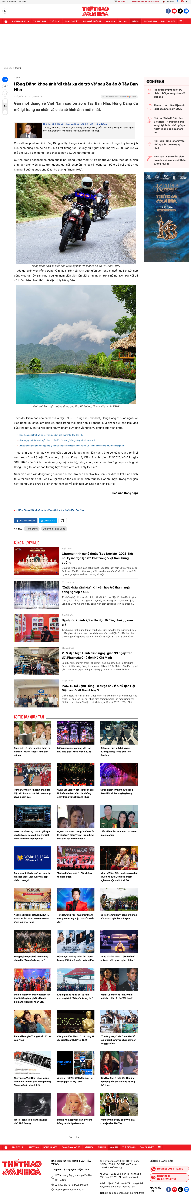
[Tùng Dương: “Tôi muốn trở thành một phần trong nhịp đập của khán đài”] (76, 899)
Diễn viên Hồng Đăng (54, 528)
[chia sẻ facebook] (5, 86)
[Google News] (119, 98)
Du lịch (123, 21)
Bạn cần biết (168, 21)
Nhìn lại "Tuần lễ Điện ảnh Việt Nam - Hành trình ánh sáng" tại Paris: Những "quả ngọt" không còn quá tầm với (169, 125)
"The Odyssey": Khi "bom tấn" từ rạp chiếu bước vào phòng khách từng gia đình (118, 1040)
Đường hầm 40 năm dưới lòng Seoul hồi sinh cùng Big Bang (116, 791)
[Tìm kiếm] (4, 11)
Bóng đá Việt (72, 21)
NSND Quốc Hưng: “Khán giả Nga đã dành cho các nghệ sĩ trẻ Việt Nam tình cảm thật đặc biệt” (32, 835)
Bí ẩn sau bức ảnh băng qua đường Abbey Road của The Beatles (115, 752)
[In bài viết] (5, 94)
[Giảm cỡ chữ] (5, 112)
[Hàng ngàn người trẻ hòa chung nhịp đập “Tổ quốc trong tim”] (32, 941)
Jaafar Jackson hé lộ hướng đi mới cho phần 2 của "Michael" (116, 996)
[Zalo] (186, 11)
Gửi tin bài (169, 2)
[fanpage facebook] (168, 11)
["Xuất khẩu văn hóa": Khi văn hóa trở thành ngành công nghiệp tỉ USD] (36, 595)
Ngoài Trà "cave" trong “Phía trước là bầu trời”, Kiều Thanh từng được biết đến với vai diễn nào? (75, 835)
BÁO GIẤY (121, 2)
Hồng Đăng (32, 528)
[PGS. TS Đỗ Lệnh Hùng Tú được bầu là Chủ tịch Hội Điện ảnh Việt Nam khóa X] (36, 693)
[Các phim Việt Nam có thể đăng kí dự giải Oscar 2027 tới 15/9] (76, 1021)
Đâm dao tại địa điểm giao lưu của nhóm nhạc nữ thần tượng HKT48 (170, 160)
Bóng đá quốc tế (92, 21)
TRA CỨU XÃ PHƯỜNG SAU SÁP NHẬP (145, 2)
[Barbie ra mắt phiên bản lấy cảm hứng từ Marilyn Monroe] (76, 1104)
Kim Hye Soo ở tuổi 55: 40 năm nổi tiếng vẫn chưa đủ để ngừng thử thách (117, 1082)
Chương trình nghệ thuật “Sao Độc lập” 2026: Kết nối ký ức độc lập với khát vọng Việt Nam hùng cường (97, 558)
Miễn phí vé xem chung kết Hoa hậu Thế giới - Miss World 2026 (74, 750)
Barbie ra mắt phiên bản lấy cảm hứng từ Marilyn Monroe (74, 1121)
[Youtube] (182, 2)
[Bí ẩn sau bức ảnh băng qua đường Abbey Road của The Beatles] (119, 733)
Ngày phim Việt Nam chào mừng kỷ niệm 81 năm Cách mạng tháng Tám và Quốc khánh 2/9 (32, 1082)
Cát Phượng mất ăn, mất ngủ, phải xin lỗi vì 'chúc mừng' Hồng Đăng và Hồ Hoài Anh (57, 440)
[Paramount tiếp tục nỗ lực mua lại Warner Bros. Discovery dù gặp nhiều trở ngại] (32, 858)
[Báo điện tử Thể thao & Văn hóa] (95, 11)
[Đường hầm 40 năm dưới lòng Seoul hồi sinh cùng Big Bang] (119, 774)
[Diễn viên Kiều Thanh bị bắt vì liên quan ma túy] (119, 816)
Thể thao (55, 21)
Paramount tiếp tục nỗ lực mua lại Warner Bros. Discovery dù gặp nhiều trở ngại (32, 877)
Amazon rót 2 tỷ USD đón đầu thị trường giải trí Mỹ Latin (75, 1080)
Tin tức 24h (39, 21)
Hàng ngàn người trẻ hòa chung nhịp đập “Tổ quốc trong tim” (31, 958)
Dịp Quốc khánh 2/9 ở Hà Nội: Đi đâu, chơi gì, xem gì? (97, 622)
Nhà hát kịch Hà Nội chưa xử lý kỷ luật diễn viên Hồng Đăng (75, 124)
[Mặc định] (5, 106)
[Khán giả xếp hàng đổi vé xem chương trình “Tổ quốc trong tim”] (76, 979)
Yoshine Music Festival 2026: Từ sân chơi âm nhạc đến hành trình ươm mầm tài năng (31, 918)
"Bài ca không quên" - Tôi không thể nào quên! (74, 875)
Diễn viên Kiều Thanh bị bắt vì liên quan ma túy (118, 833)
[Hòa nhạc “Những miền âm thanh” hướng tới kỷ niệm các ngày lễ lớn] (76, 941)
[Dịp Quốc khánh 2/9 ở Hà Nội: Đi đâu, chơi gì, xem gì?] (36, 628)
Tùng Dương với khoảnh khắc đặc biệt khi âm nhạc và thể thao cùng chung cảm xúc (32, 793)
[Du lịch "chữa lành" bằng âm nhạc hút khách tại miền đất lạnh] (119, 899)
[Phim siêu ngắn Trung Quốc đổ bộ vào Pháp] (32, 1021)
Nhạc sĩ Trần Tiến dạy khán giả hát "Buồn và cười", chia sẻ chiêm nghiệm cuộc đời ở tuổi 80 (119, 877)
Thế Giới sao (150, 21)
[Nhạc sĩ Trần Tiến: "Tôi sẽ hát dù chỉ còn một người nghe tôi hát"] (119, 941)
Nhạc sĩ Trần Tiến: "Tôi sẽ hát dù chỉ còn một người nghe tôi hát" (117, 958)
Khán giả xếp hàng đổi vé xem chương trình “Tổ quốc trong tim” (75, 996)
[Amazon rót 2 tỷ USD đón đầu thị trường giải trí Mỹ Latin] (76, 1063)
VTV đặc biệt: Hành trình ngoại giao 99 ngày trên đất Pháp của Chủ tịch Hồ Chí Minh (97, 655)
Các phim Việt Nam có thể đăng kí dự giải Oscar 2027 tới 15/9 (75, 1038)
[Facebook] (177, 2)
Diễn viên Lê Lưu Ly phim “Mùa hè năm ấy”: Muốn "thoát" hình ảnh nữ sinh (32, 752)
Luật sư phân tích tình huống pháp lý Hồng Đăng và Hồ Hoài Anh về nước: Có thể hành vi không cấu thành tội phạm (71, 446)
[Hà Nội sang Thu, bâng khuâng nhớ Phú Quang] (32, 1104)
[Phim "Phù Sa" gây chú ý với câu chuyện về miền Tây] (119, 1104)
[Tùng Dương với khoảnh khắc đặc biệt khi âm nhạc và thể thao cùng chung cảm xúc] (32, 774)
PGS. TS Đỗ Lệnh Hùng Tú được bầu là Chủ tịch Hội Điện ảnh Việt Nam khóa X (98, 688)
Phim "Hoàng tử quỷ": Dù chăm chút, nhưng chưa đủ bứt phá (169, 93)
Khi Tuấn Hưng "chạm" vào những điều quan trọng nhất (169, 144)
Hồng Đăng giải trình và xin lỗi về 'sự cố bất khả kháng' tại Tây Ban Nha (51, 435)
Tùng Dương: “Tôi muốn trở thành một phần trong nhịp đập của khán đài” (75, 918)
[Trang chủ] (6, 21)
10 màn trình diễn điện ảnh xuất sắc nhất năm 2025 (169, 107)
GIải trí (135, 21)
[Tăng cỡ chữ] (5, 101)
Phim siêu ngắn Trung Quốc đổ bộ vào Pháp (32, 1038)
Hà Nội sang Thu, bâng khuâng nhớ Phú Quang (30, 1121)
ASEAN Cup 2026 (20, 21)
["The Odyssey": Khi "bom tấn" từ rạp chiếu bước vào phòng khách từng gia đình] (119, 1021)
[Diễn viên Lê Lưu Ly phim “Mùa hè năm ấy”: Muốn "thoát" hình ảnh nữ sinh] (32, 733)
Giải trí (18, 68)
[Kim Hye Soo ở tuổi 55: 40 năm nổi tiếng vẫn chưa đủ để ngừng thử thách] (119, 1063)
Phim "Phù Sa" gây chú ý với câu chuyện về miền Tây (117, 1121)
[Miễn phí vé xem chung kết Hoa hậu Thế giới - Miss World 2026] (76, 733)
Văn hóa (110, 21)
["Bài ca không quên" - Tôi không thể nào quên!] (76, 858)
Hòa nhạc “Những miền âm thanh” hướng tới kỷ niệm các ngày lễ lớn (75, 958)
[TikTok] (188, 2)
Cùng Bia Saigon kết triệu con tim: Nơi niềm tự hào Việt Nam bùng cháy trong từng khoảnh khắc (75, 793)
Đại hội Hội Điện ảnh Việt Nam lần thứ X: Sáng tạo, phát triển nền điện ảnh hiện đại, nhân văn (32, 998)
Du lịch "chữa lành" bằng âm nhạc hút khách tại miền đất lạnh (118, 916)
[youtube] (174, 11)
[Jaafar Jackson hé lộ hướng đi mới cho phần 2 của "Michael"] (119, 979)
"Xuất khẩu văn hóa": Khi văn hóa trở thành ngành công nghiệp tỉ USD (97, 590)
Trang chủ (7, 68)
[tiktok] (180, 11)
